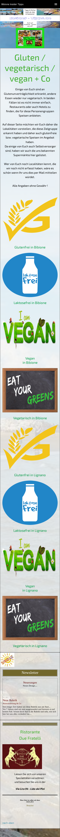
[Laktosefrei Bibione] (30, 296)
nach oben (8, 822)
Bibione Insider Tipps (12, 4)
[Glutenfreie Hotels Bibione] (30, 240)
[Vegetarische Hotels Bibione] (30, 351)
